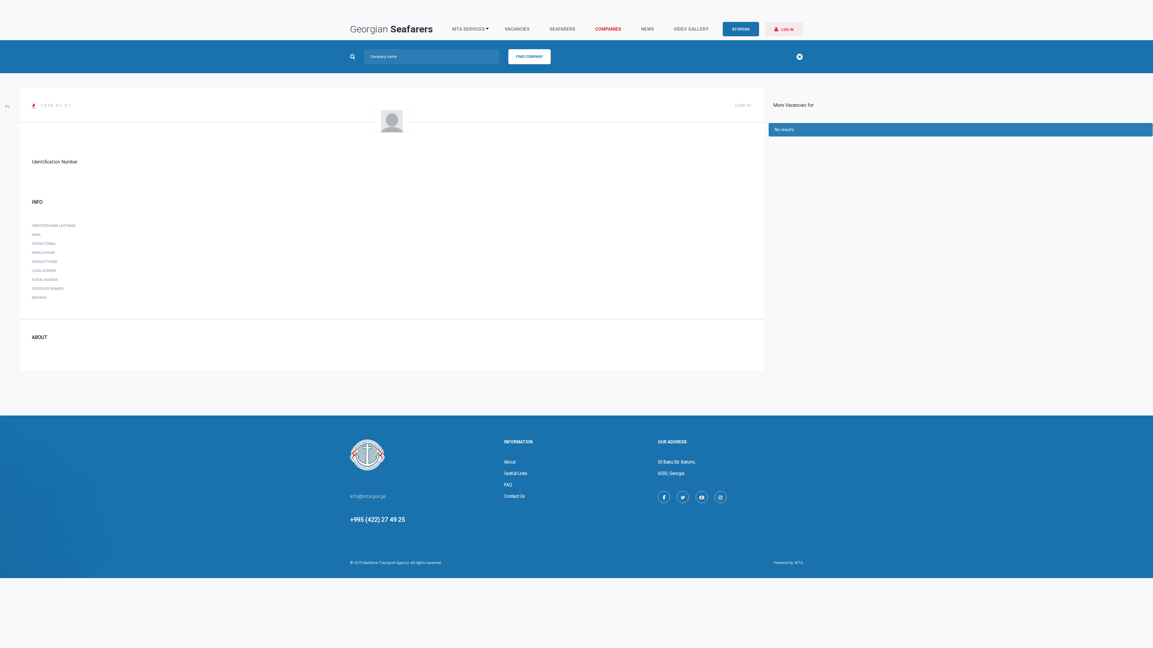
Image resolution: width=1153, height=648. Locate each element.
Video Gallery (691, 29)
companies (608, 29)
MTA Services (468, 29)
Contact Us (514, 496)
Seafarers (562, 29)
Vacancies (517, 29)
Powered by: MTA (788, 563)
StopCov (741, 29)
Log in (784, 29)
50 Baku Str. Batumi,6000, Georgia (676, 468)
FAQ (508, 484)
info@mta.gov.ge (368, 496)
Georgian (391, 29)
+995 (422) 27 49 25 (377, 519)
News (647, 29)
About (510, 462)
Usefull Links (515, 473)
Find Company (529, 57)
